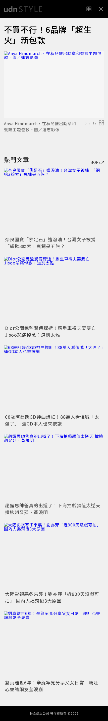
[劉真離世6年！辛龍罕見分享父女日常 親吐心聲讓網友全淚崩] (54, 644)
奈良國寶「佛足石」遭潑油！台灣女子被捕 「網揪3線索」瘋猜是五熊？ (52, 242)
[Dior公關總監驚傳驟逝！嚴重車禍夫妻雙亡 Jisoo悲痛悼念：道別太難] (54, 290)
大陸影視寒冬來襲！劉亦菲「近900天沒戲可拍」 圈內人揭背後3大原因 (52, 597)
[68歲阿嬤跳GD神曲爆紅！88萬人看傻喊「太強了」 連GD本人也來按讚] (54, 378)
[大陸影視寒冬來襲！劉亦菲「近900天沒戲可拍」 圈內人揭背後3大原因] (54, 556)
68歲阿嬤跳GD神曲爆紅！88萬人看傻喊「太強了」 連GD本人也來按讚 (52, 420)
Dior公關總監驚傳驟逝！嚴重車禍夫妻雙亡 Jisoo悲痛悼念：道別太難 (53, 331)
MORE (95, 162)
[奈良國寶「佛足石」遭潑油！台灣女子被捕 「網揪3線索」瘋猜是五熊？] (54, 201)
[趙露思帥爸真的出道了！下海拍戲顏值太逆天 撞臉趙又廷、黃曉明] (54, 467)
